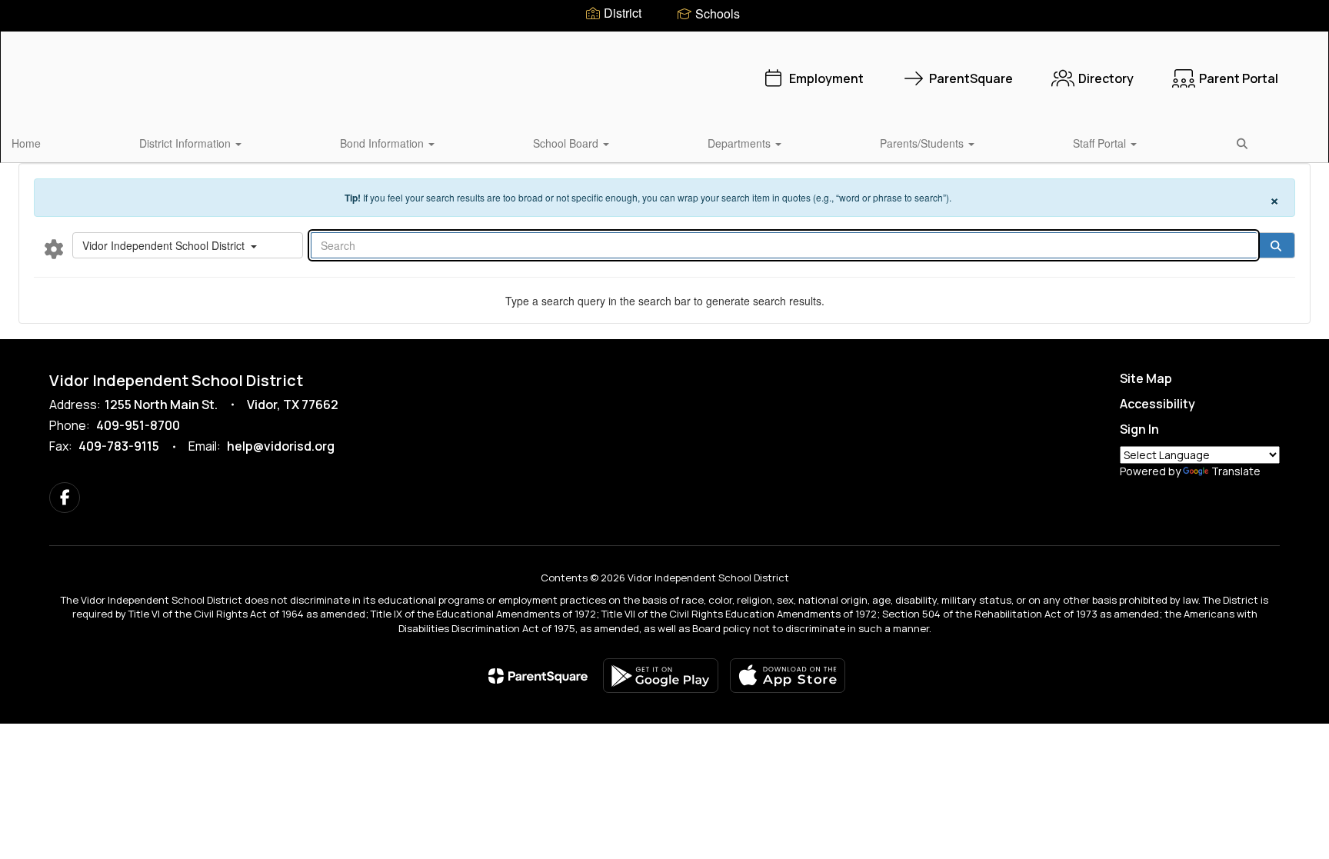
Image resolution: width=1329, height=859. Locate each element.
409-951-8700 (138, 425)
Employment (826, 78)
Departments (741, 143)
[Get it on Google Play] (660, 675)
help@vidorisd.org (281, 446)
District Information (186, 143)
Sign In (1139, 429)
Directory (1106, 78)
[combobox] (187, 245)
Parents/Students (923, 143)
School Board (567, 143)
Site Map (1146, 378)
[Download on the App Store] (787, 675)
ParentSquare (971, 78)
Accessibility (1157, 403)
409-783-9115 (118, 446)
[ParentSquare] (538, 676)
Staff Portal (1101, 143)
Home (26, 143)
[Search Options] (53, 248)
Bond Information (383, 143)
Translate (1236, 471)
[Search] (1276, 245)
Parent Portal (1238, 78)
